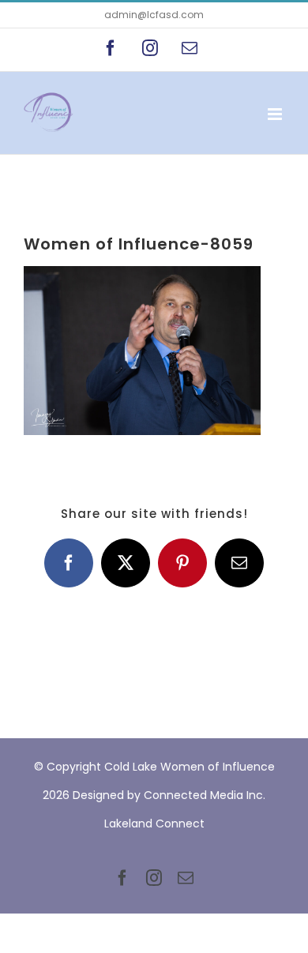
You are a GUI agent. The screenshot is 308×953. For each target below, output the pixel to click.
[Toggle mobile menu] (276, 114)
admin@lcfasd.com (154, 14)
